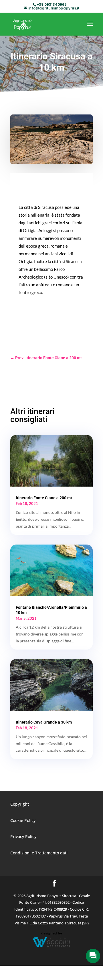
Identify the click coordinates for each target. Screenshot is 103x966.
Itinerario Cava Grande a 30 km (44, 722)
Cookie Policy (22, 820)
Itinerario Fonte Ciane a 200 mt (44, 497)
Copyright (19, 804)
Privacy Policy (23, 836)
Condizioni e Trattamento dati (39, 853)
